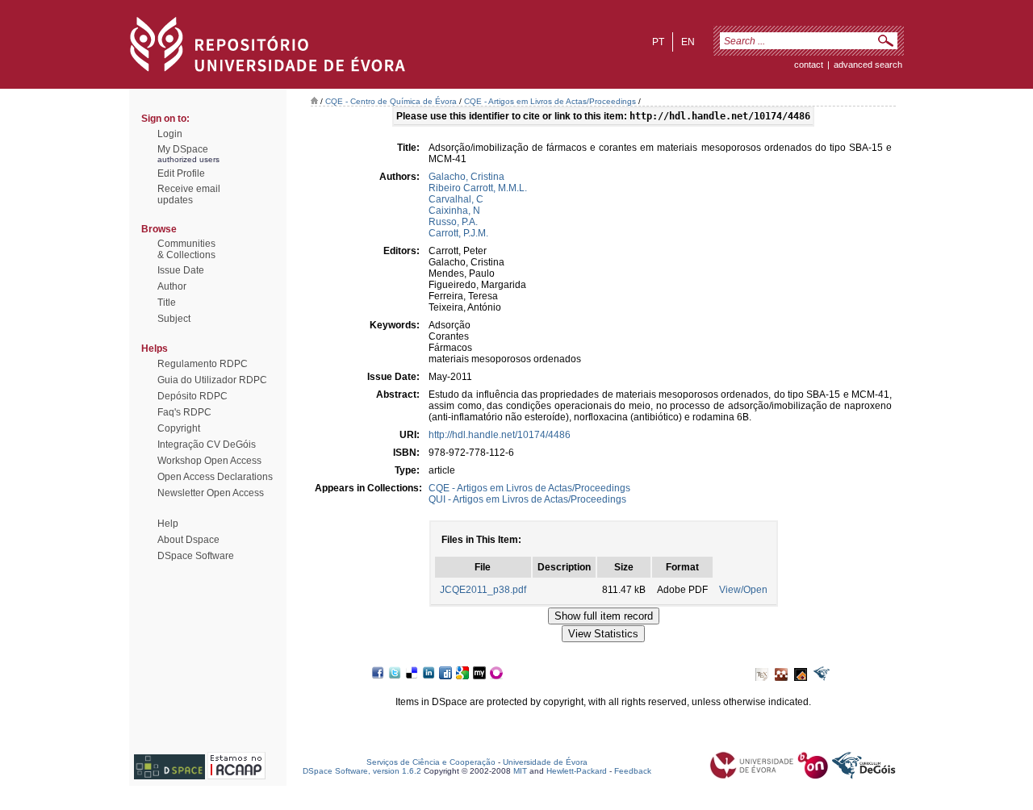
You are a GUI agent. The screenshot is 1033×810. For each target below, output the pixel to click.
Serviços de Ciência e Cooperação (431, 762)
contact (808, 64)
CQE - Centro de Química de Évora (391, 101)
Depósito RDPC (192, 396)
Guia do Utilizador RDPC (212, 380)
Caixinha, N (454, 210)
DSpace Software (195, 556)
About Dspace (188, 539)
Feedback (632, 770)
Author (171, 286)
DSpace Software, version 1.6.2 (362, 770)
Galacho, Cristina (466, 176)
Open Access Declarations (215, 476)
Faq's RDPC (184, 412)
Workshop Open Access (209, 460)
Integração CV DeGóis (206, 444)
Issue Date (180, 270)
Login (169, 134)
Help (167, 523)
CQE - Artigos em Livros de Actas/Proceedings (550, 101)
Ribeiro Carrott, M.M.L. (478, 188)
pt (658, 42)
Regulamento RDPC (202, 364)
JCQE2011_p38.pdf (483, 589)
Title (166, 302)
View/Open (743, 589)
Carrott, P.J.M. (458, 233)
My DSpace (182, 149)
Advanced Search (868, 64)
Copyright (178, 428)
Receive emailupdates (188, 194)
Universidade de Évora (545, 762)
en (688, 42)
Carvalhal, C (456, 199)
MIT (520, 770)
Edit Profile (181, 173)
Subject (173, 318)
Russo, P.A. (453, 222)
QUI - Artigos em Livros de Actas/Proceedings (527, 499)
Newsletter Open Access (210, 493)
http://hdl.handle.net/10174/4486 (500, 434)
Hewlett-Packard (576, 770)
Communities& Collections (186, 249)
